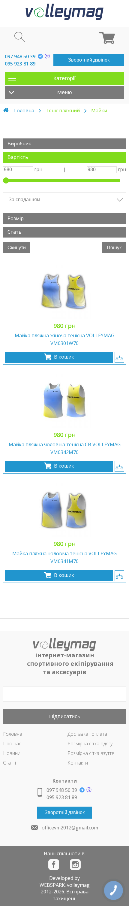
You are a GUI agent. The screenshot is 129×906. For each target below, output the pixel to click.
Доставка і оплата (87, 734)
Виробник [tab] (19, 143)
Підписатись (64, 717)
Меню (64, 92)
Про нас (12, 743)
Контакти (78, 762)
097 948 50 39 (20, 56)
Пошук (114, 247)
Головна (24, 110)
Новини (11, 753)
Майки (99, 110)
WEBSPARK (52, 885)
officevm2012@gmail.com (70, 827)
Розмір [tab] (16, 218)
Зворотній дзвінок (65, 812)
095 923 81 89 (20, 63)
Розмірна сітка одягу (90, 743)
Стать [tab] (15, 232)
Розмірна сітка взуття (91, 753)
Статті (9, 762)
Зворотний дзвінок (89, 59)
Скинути (17, 247)
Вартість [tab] (18, 157)
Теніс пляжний (63, 110)
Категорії (64, 78)
